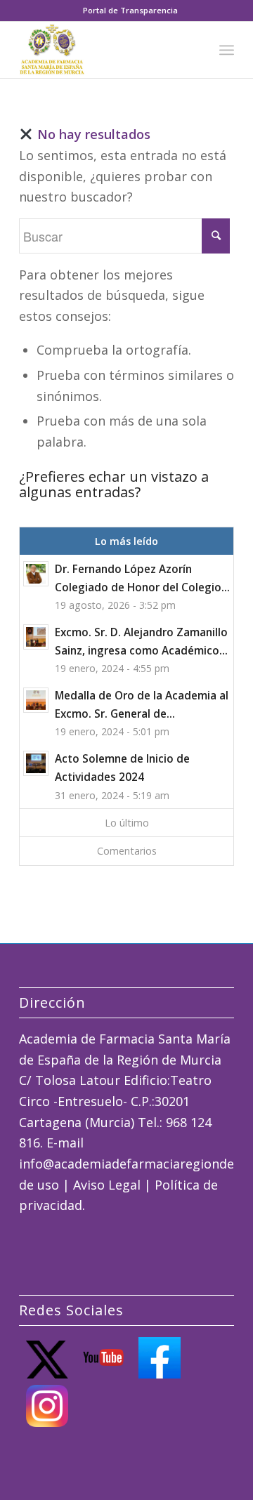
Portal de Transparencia (130, 10)
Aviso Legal (107, 1184)
